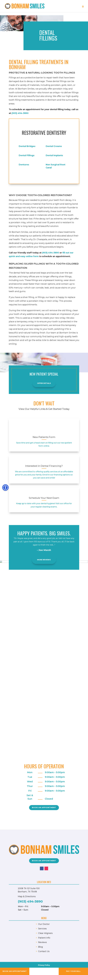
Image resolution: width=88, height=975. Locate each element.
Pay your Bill (73, 971)
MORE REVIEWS (44, 560)
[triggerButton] (5, 487)
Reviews (42, 942)
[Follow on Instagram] (46, 868)
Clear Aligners (45, 933)
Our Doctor (44, 924)
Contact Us (44, 951)
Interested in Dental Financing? (44, 465)
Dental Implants (54, 155)
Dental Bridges (27, 146)
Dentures (24, 164)
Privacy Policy (44, 965)
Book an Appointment (44, 807)
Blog (40, 947)
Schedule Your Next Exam (44, 497)
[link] (44, 427)
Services (42, 928)
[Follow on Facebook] (42, 868)
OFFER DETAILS (44, 383)
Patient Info (44, 938)
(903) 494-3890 (20, 113)
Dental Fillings (26, 155)
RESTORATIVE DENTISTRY (44, 132)
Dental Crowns (54, 146)
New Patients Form (44, 437)
